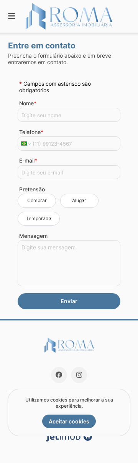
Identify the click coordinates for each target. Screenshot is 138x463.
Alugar (79, 200)
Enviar (69, 301)
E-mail (28, 160)
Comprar (37, 200)
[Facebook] (59, 375)
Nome (27, 103)
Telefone (31, 132)
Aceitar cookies (69, 421)
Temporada (38, 218)
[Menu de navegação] (11, 16)
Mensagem (33, 235)
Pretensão (32, 189)
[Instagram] (79, 375)
